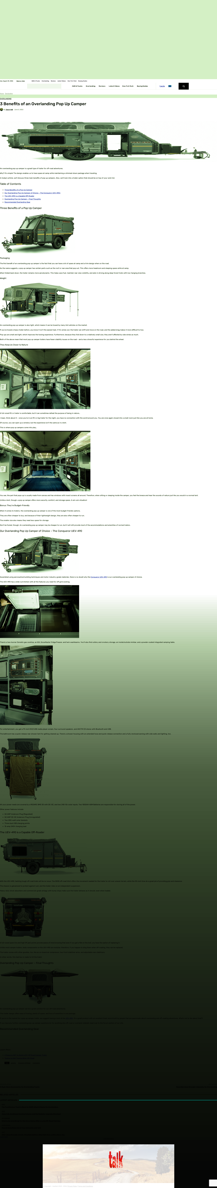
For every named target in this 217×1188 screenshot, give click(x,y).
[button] (184, 86)
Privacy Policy (72, 1186)
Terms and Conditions (85, 1186)
